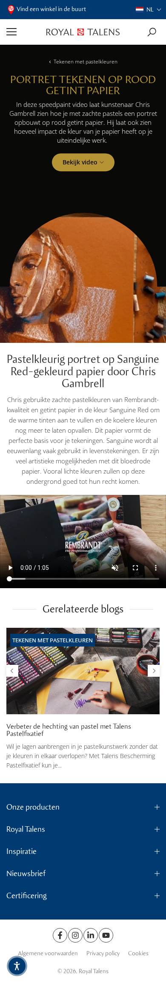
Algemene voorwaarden (48, 953)
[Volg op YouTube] (106, 935)
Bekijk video (80, 162)
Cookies (138, 953)
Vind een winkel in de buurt (51, 9)
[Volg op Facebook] (60, 935)
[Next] (154, 671)
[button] (149, 10)
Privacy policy (103, 953)
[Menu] (23, 32)
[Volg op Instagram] (75, 935)
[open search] (151, 32)
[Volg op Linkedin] (90, 935)
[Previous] (12, 671)
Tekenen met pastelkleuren (85, 61)
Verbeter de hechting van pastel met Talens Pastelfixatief (68, 730)
